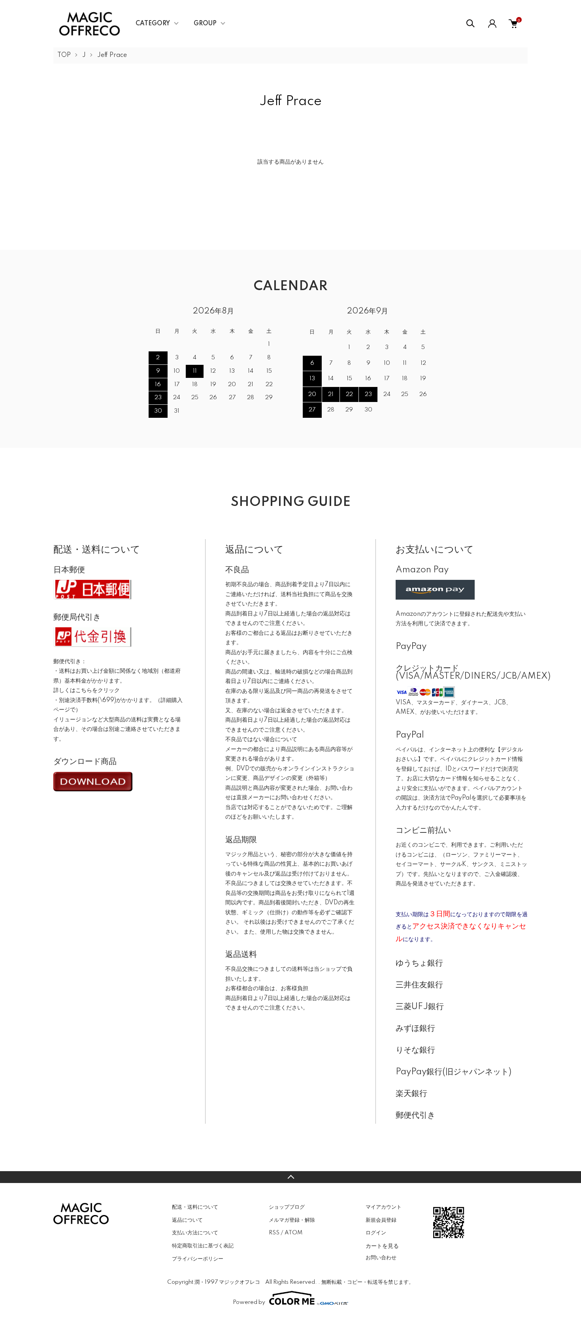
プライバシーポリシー (197, 1259)
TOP (64, 55)
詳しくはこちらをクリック (86, 690)
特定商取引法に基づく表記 (203, 1246)
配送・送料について (195, 1207)
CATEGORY (153, 24)
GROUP (205, 24)
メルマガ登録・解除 (292, 1220)
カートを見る (382, 1245)
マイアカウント (384, 1207)
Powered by (249, 1302)
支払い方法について (195, 1233)
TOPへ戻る (290, 1177)
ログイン (376, 1233)
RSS (274, 1233)
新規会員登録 (381, 1220)
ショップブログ (287, 1207)
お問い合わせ (381, 1257)
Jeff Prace (112, 55)
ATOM (293, 1233)
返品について (187, 1220)
